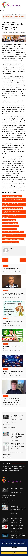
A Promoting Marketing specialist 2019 (12, 196)
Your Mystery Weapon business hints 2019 (13, 239)
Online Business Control (9, 220)
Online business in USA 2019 (10, 223)
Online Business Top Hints (10, 228)
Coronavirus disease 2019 (11, 268)
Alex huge (7, 297)
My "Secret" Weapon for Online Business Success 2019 (13, 216)
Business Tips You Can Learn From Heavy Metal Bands (13, 204)
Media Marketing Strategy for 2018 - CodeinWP (11, 212)
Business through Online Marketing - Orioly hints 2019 (13, 200)
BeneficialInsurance (9, 271)
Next (22, 260)
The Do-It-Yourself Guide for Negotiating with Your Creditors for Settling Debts (18, 527)
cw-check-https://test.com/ (9, 422)
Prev (6, 260)
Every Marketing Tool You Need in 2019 (13, 208)
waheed (5, 32)
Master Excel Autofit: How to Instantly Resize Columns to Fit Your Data (17, 445)
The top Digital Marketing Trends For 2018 (13, 231)
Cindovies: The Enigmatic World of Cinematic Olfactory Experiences (18, 535)
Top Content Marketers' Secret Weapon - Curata (12, 235)
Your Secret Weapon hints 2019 (11, 242)
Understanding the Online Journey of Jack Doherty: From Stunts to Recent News (13, 400)
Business (23, 32)
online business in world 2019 (11, 226)
